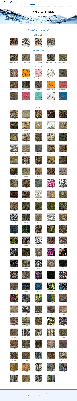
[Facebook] (38, 399)
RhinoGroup (50, 395)
